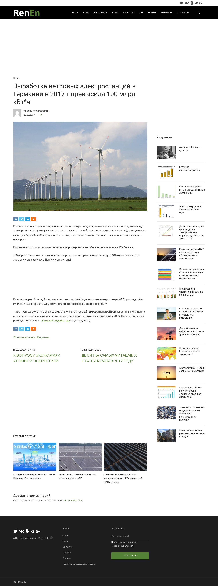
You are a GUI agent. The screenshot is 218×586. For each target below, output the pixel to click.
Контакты (67, 546)
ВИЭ (73, 12)
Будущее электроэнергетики (189, 168)
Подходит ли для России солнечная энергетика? (189, 351)
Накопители (100, 12)
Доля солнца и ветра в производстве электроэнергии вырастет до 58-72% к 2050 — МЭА (191, 232)
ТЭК (141, 12)
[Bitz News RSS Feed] (51, 538)
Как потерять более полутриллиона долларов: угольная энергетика (190, 392)
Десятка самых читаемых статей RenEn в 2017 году (109, 358)
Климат (152, 12)
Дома (115, 12)
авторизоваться (73, 500)
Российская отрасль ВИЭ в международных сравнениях (192, 189)
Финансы (166, 12)
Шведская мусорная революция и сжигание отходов (192, 433)
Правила (66, 552)
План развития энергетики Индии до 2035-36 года (191, 291)
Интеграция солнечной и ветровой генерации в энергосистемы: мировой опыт (191, 274)
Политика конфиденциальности (78, 563)
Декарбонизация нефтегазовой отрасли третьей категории (191, 331)
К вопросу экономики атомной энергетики (36, 358)
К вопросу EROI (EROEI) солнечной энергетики (192, 369)
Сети (86, 12)
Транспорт (183, 12)
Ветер (16, 78)
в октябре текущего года (55, 320)
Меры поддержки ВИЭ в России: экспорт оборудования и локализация (191, 254)
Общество (128, 12)
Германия (44, 337)
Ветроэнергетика (25, 337)
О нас (65, 535)
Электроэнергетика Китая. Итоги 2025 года (190, 209)
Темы (65, 541)
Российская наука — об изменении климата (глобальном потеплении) (191, 313)
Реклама (66, 558)
